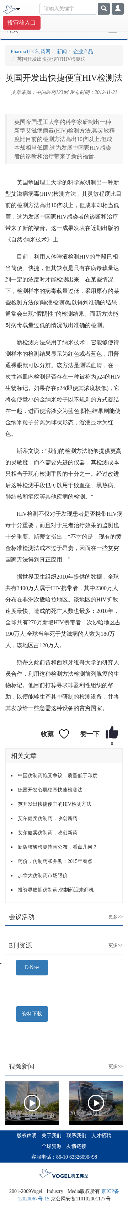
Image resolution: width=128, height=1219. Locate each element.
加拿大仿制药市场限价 (43, 875)
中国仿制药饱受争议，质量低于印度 (57, 775)
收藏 (47, 734)
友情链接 (76, 1146)
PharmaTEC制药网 (30, 51)
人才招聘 (101, 1135)
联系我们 (76, 1135)
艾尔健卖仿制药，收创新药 (48, 818)
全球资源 (52, 1146)
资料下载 (32, 1013)
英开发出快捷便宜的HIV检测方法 (54, 804)
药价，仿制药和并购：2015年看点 (55, 861)
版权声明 (27, 1135)
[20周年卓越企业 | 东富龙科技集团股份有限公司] (96, 1103)
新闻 (62, 51)
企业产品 (83, 51)
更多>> (110, 911)
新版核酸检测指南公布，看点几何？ (57, 847)
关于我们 (52, 1135)
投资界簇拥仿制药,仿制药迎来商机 (56, 890)
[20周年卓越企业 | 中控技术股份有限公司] (32, 1103)
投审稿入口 (21, 23)
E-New (32, 967)
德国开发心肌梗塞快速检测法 (50, 790)
